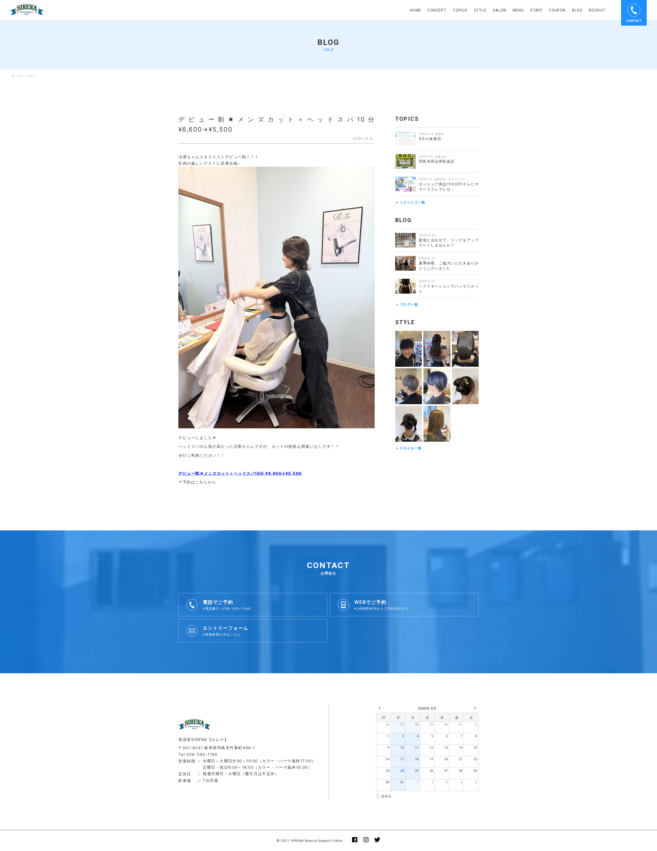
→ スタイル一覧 (408, 448)
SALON (499, 10)
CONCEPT (437, 10)
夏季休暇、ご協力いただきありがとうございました (449, 265)
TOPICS (460, 10)
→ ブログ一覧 (406, 304)
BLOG (577, 10)
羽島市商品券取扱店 (437, 161)
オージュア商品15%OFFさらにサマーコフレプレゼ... (449, 186)
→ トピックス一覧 (410, 202)
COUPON (557, 10)
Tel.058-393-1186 (197, 754)
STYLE (480, 10)
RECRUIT (597, 10)
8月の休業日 (430, 138)
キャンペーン (456, 179)
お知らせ (440, 156)
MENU (518, 10)
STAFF (536, 10)
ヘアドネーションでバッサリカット (449, 288)
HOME (415, 10)
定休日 (440, 133)
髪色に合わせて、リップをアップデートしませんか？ (449, 242)
